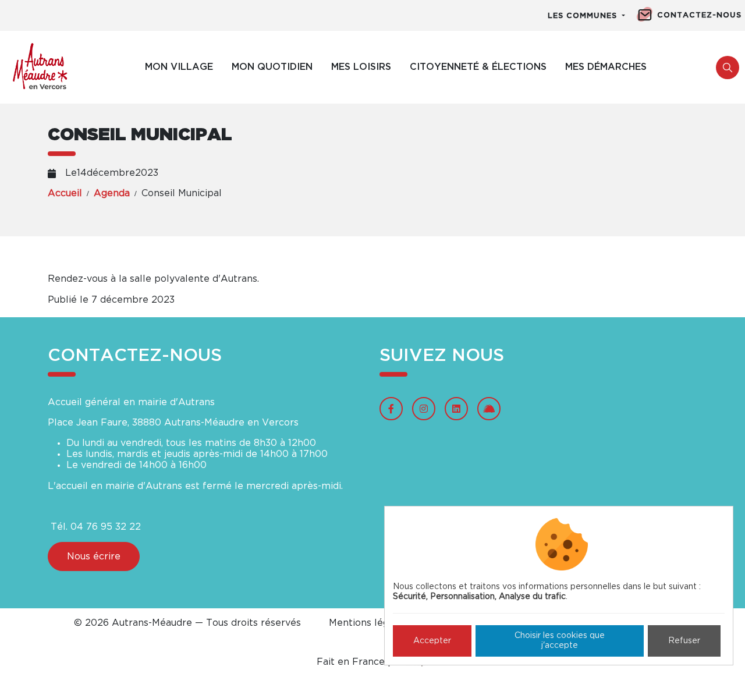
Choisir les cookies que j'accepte (560, 641)
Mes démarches (606, 67)
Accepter (432, 641)
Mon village (179, 67)
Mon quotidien (272, 67)
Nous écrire (93, 556)
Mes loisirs (361, 67)
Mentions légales (368, 623)
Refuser (684, 641)
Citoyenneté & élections (478, 67)
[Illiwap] (489, 408)
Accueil (65, 193)
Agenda (112, 193)
